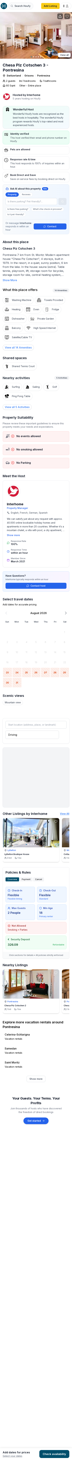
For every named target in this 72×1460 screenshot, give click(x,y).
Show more (13, 535)
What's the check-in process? (47, 209)
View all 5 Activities (17, 407)
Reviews (26, 194)
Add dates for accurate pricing (20, 604)
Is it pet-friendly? (15, 214)
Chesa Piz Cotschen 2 (15, 1005)
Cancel (38, 879)
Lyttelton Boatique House (16, 854)
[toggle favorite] (55, 821)
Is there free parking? (17, 209)
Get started (34, 1120)
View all (64, 55)
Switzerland (14, 75)
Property (12, 194)
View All (64, 813)
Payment (26, 879)
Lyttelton (11, 850)
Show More (10, 280)
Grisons (29, 75)
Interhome (15, 504)
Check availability (54, 1454)
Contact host (38, 585)
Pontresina (43, 75)
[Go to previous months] (6, 613)
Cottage (68, 854)
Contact (51, 226)
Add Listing (50, 5)
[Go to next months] (65, 613)
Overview (12, 879)
